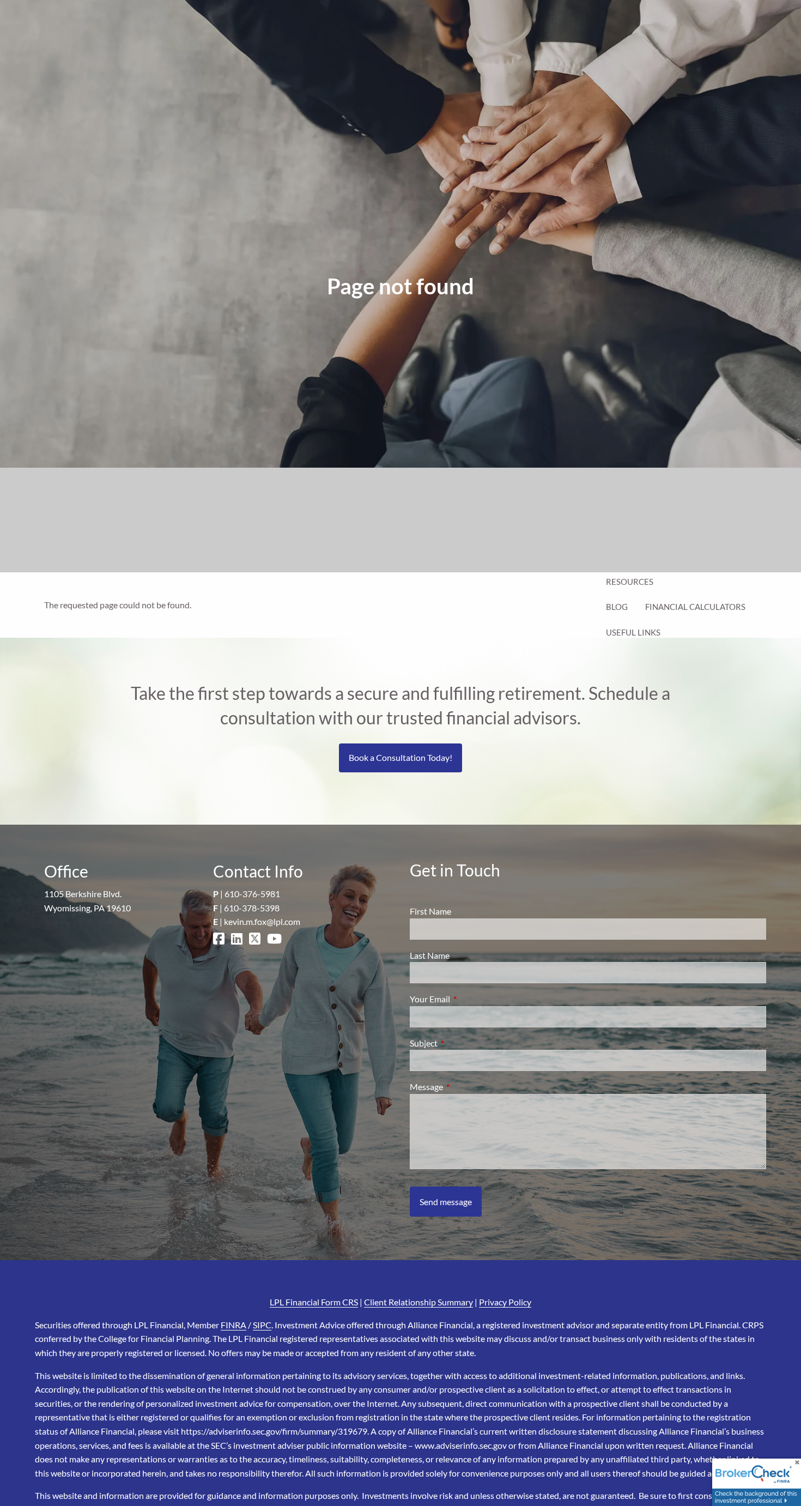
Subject (463, 1043)
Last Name (430, 955)
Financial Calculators (695, 607)
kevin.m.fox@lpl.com (262, 921)
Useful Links (633, 632)
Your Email (469, 999)
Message (465, 1086)
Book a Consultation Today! (400, 757)
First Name (430, 911)
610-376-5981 (252, 893)
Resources (629, 581)
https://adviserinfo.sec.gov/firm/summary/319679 (274, 1431)
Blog (617, 607)
